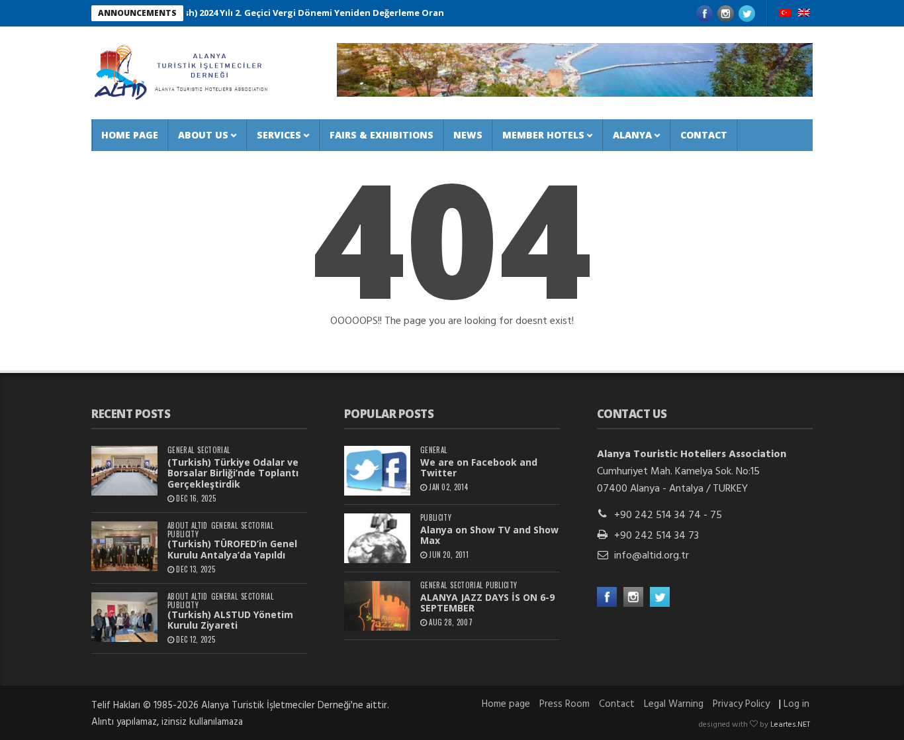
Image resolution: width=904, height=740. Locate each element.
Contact (703, 135)
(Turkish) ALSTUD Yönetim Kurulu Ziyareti (230, 620)
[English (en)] (804, 14)
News (467, 135)
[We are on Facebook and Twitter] (377, 471)
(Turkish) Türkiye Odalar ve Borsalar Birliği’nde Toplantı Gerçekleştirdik (232, 473)
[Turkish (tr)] (785, 14)
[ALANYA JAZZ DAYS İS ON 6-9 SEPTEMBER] (377, 606)
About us (203, 135)
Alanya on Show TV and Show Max (489, 535)
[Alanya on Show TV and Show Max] (377, 538)
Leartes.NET (790, 724)
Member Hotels (543, 135)
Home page (129, 135)
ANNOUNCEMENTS (137, 13)
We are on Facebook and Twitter (478, 468)
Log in (796, 704)
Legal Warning (673, 704)
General (180, 450)
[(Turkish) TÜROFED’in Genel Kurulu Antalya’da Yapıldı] (124, 546)
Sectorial (213, 450)
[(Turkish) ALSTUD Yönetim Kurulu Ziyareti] (124, 617)
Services (279, 135)
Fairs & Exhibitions (381, 135)
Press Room (564, 704)
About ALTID (187, 525)
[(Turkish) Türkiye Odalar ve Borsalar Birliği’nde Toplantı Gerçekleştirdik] (124, 471)
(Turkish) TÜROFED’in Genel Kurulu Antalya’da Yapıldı (232, 549)
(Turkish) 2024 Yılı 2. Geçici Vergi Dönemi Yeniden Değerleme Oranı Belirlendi (312, 13)
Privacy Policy (741, 704)
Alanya (632, 135)
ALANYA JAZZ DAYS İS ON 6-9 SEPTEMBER (487, 603)
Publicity (183, 534)
